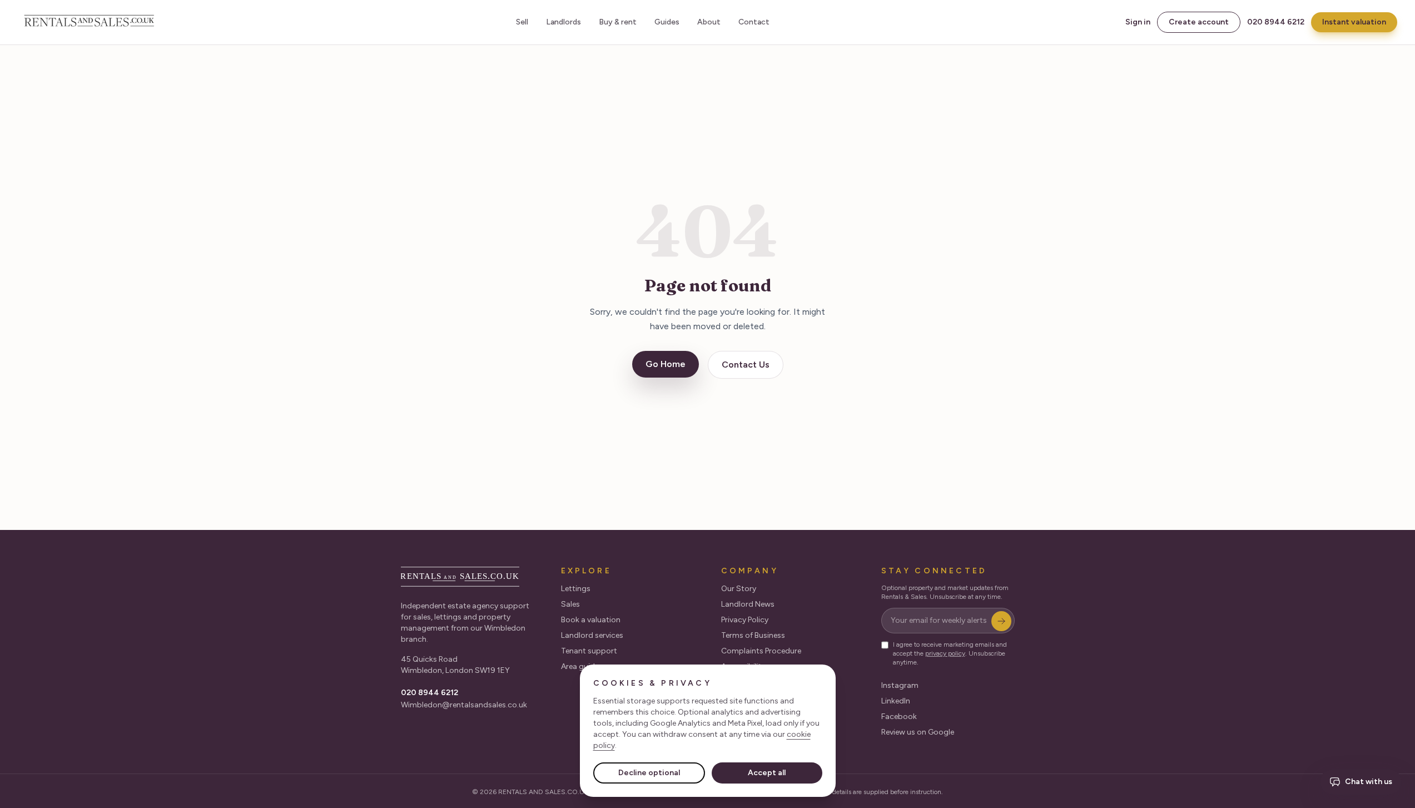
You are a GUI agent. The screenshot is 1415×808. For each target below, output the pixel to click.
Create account (1199, 22)
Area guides (582, 666)
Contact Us (745, 364)
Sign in (1137, 22)
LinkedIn (895, 701)
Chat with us (1368, 781)
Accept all (767, 772)
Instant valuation (1354, 22)
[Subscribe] (1001, 621)
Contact (753, 22)
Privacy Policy (744, 619)
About (709, 22)
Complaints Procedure (761, 651)
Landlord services (592, 635)
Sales (570, 604)
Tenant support (589, 651)
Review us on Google (917, 732)
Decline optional (649, 772)
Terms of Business (753, 635)
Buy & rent (618, 22)
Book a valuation (590, 619)
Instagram (899, 685)
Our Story (738, 588)
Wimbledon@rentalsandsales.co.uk (464, 705)
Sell (522, 22)
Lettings (575, 588)
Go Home (666, 364)
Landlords (563, 22)
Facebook (899, 716)
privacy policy (945, 653)
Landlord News (747, 604)
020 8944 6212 (1275, 22)
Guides (666, 22)
